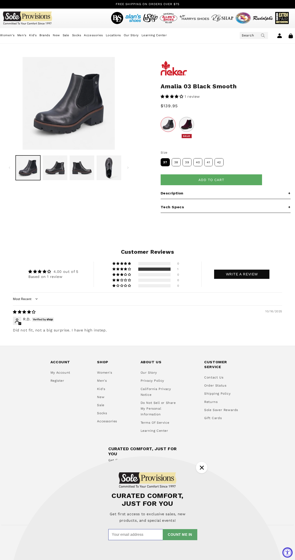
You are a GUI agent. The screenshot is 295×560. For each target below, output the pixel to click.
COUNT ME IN (180, 534)
